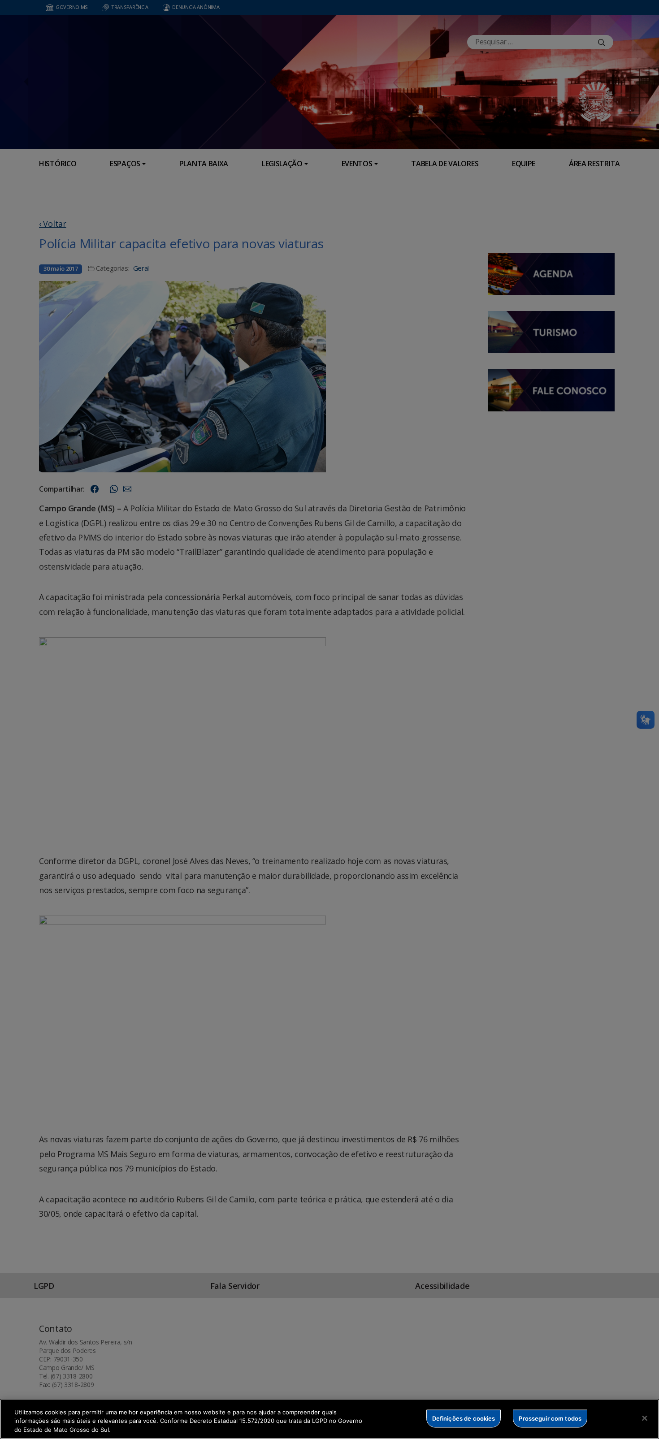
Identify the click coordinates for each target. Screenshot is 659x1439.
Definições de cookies (463, 1418)
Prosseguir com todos (550, 1418)
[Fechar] (645, 1418)
